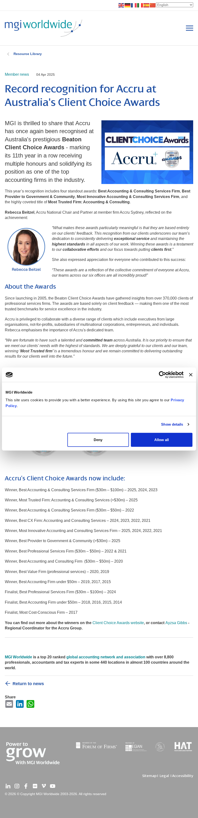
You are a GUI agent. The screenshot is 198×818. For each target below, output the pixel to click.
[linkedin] (8, 786)
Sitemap (149, 776)
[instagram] (17, 786)
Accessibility (182, 776)
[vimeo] (44, 786)
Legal (164, 776)
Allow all (161, 439)
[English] (121, 5)
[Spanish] (146, 5)
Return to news (28, 683)
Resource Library (28, 54)
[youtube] (53, 786)
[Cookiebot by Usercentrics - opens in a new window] (162, 374)
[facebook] (26, 786)
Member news (17, 74)
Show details (172, 424)
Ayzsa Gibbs (176, 623)
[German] (128, 5)
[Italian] (140, 5)
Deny (98, 439)
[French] (134, 5)
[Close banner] (190, 374)
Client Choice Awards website (118, 623)
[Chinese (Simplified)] (153, 5)
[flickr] (35, 786)
